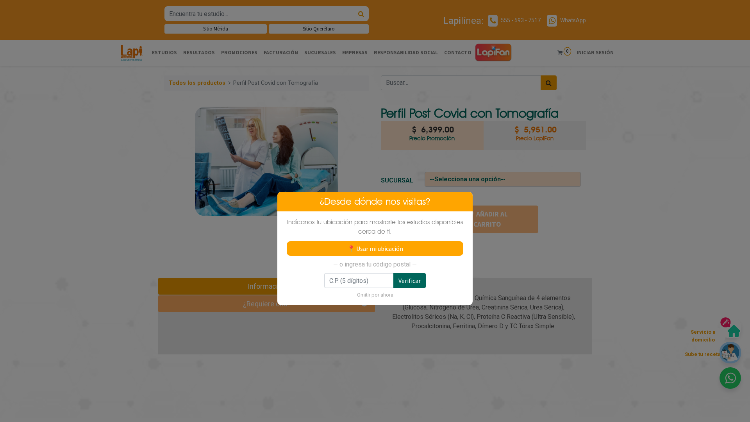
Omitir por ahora (375, 295)
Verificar (409, 280)
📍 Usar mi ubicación (375, 248)
